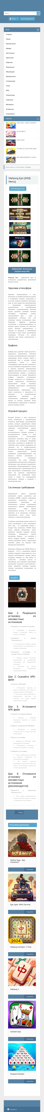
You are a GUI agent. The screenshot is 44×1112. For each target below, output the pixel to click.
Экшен (8, 39)
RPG (7, 90)
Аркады (8, 48)
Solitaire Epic (15, 1031)
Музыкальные (11, 76)
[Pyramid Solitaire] (22, 1057)
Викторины (10, 104)
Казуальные (10, 67)
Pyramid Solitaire (17, 1074)
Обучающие (10, 72)
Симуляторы (10, 95)
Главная (9, 34)
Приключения (11, 44)
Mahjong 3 (14, 989)
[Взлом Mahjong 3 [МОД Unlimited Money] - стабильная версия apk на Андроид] (22, 972)
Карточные (10, 58)
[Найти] (38, 13)
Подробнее (30, 869)
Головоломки (10, 81)
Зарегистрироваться (27, 19)
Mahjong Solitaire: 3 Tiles (20, 947)
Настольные (10, 53)
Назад (20, 812)
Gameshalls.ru (21, 1109)
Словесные (10, 109)
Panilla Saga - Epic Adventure (17, 861)
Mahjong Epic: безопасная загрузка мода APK (22, 270)
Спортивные (10, 114)
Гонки (8, 86)
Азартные (9, 62)
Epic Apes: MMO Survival (20, 904)
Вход (14, 19)
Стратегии (9, 100)
